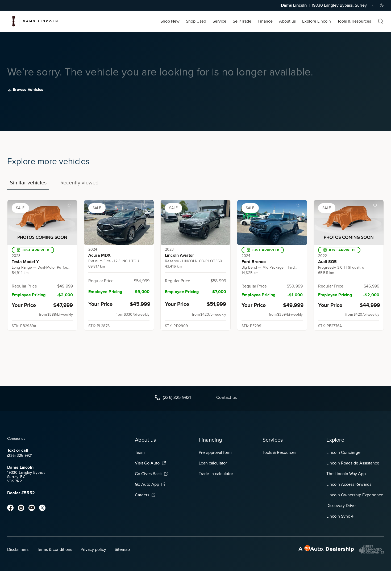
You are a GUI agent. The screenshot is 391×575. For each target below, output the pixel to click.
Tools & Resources (354, 21)
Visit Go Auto (147, 463)
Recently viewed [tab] (79, 182)
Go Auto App (147, 484)
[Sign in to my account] (382, 5)
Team (140, 452)
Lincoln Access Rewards (348, 484)
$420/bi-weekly (213, 314)
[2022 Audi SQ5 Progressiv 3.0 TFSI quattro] (349, 222)
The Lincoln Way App (346, 473)
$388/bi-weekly (60, 314)
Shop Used (196, 21)
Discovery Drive (341, 505)
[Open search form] (380, 21)
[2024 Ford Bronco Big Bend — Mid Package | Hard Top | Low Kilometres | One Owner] (272, 222)
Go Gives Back (148, 473)
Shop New (170, 21)
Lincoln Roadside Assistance (352, 463)
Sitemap (122, 549)
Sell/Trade (242, 21)
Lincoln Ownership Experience (354, 495)
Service (219, 21)
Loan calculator (213, 463)
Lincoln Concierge (343, 452)
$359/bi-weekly (290, 314)
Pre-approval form (215, 452)
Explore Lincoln (316, 21)
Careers (142, 495)
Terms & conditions (54, 549)
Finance (265, 21)
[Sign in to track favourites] (69, 206)
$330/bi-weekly (136, 314)
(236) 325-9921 (19, 456)
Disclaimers (17, 549)
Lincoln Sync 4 (339, 516)
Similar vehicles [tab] (28, 182)
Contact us (16, 439)
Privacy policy (93, 549)
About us (287, 21)
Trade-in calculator (216, 473)
